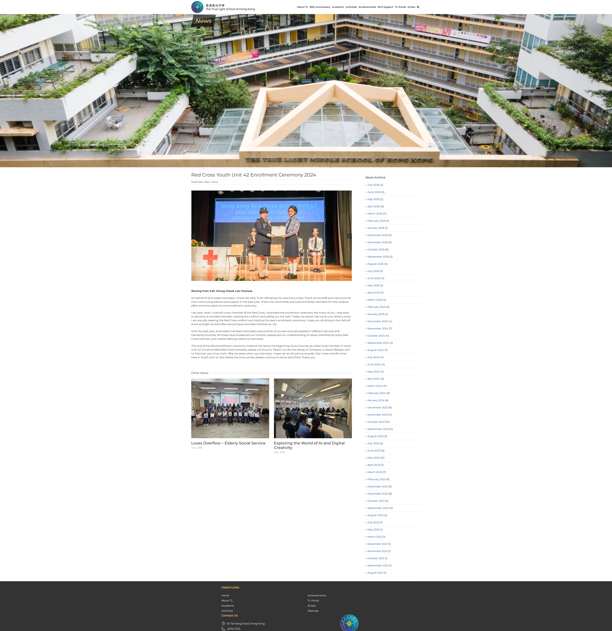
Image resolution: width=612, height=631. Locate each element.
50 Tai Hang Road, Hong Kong (246, 623)
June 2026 (374, 192)
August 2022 (376, 515)
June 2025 (374, 278)
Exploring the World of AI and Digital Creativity (309, 445)
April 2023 (374, 464)
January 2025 (376, 314)
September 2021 (378, 565)
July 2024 (374, 357)
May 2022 (373, 529)
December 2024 (378, 321)
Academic (227, 605)
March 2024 (375, 385)
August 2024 (376, 350)
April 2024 (374, 378)
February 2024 (377, 393)
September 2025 (378, 256)
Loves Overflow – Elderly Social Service (228, 443)
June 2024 (374, 364)
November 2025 (378, 242)
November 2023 (378, 414)
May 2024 (374, 371)
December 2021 (377, 543)
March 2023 (375, 472)
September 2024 (378, 342)
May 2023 (373, 457)
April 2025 (374, 292)
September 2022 (378, 508)
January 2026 (376, 227)
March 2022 (375, 536)
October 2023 (376, 421)
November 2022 (378, 493)
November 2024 (378, 328)
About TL (227, 600)
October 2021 (376, 558)
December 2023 (378, 407)
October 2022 (376, 500)
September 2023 (378, 429)
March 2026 (375, 213)
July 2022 (373, 522)
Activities (227, 610)
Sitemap (313, 610)
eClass (312, 605)
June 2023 (374, 450)
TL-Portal (313, 600)
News (215, 181)
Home (225, 595)
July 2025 (373, 271)
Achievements (317, 595)
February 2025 (377, 306)
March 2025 (375, 299)
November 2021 (377, 551)
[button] (418, 7)
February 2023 (377, 479)
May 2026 (374, 199)
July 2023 (373, 443)
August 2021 (375, 572)
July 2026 (373, 184)
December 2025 (378, 235)
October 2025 (376, 249)
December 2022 (378, 486)
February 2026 (377, 220)
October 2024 (376, 335)
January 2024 (376, 400)
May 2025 (373, 285)
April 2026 (374, 206)
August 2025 (376, 263)
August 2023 (376, 436)
